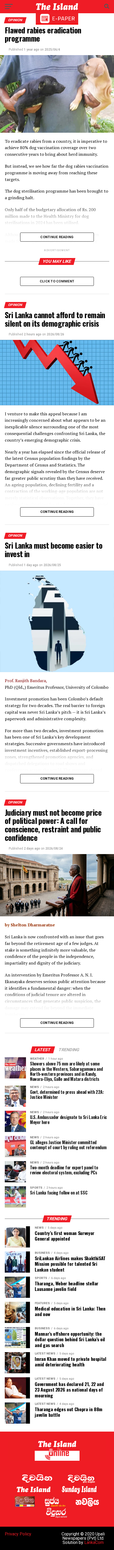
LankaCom (94, 1542)
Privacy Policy (18, 1533)
